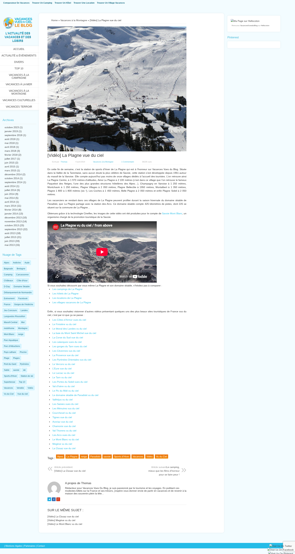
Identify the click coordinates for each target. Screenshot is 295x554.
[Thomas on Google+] (58, 499)
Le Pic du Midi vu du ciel (65, 390)
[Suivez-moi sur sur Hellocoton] (245, 21)
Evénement (9, 298)
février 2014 (11, 209)
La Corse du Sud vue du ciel (67, 337)
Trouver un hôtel (63, 3)
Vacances (8, 388)
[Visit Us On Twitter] (280, 546)
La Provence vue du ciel (65, 355)
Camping (8, 274)
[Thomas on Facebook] (54, 499)
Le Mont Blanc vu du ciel (65, 439)
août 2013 (10, 233)
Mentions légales (13, 546)
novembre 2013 (13, 221)
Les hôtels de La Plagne (65, 293)
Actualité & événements (19, 55)
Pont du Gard (10, 364)
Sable (6, 370)
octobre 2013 (12, 225)
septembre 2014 (13, 182)
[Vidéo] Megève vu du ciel (61, 520)
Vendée (20, 388)
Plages (16, 358)
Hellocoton (265, 25)
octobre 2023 (12, 127)
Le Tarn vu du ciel (62, 377)
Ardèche (17, 262)
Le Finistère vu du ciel (64, 324)
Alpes (6, 262)
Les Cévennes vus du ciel (66, 350)
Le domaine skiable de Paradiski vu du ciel (75, 395)
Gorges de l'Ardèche (23, 304)
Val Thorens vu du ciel (64, 430)
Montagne (22, 328)
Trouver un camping (42, 3)
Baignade (8, 268)
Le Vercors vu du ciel (63, 364)
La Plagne (72, 456)
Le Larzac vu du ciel (63, 373)
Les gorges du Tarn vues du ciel (69, 346)
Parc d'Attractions (12, 346)
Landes (24, 310)
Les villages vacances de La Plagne (71, 302)
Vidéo (30, 388)
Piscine (23, 352)
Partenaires (29, 546)
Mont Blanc (9, 334)
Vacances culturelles (19, 100)
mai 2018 (10, 143)
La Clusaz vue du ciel (63, 448)
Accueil (18, 49)
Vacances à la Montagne (19, 92)
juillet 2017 (10, 158)
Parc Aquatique (11, 340)
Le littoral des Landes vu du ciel (69, 328)
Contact (41, 546)
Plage (6, 358)
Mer (23, 322)
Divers (19, 62)
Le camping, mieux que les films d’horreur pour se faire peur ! (164, 471)
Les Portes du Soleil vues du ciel (69, 381)
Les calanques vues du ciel (67, 342)
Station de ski (27, 376)
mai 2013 (10, 245)
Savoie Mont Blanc (172, 213)
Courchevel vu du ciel (64, 412)
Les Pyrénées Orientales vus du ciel (71, 359)
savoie (16, 370)
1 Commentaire (127, 162)
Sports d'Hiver (10, 376)
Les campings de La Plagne (67, 289)
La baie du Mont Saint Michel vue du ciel (74, 333)
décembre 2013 (13, 217)
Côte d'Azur (22, 280)
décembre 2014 (13, 174)
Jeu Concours (10, 310)
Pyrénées (24, 364)
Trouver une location (84, 3)
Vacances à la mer (19, 84)
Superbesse (9, 382)
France (7, 304)
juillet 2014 (10, 190)
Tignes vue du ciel (62, 417)
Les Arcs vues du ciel (63, 435)
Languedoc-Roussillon (14, 316)
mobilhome (9, 328)
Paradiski (95, 456)
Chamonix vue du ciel (64, 426)
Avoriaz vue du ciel (62, 421)
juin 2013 (10, 241)
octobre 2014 (12, 178)
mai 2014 (10, 198)
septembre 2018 (13, 135)
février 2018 (11, 154)
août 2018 (10, 139)
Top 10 (19, 68)
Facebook (22, 298)
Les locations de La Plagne (67, 298)
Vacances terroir (19, 106)
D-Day (7, 286)
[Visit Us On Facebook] (280, 550)
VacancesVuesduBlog (249, 25)
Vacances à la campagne (19, 76)
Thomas (64, 162)
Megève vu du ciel (62, 444)
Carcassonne (22, 274)
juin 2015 (10, 162)
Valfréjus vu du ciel (62, 399)
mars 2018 (10, 150)
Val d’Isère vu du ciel (63, 386)
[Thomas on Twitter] (49, 499)
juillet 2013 (10, 237)
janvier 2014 (11, 213)
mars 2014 (10, 205)
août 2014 (10, 186)
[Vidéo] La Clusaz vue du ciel (70, 470)
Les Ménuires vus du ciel (65, 408)
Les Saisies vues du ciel (65, 404)
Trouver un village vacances (111, 3)
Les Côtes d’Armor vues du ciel (69, 319)
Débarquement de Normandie (18, 292)
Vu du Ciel (9, 394)
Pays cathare (10, 352)
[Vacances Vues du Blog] (17, 27)
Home (54, 20)
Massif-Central (10, 322)
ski (24, 370)
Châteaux (8, 280)
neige (20, 334)
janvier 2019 (11, 131)
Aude (27, 262)
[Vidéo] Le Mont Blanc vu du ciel (64, 524)
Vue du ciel (22, 394)
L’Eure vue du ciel (62, 368)
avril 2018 (10, 147)
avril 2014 (10, 201)
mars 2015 (10, 170)
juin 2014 (10, 194)
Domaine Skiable (22, 286)
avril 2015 (10, 166)
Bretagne (21, 268)
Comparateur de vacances (16, 3)
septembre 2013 (13, 229)
